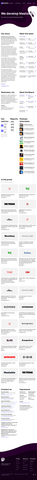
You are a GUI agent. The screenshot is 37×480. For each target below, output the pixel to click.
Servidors (17, 460)
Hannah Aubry (22, 95)
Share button (25, 469)
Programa (17, 467)
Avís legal (31, 470)
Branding (3, 84)
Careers (31, 468)
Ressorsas (29, 3)
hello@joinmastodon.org (6, 420)
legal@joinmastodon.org (6, 408)
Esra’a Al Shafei (31, 101)
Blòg (23, 462)
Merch (17, 469)
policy (13, 411)
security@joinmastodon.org (7, 416)
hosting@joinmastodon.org (7, 399)
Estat (8, 475)
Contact (31, 464)
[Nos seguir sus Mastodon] (33, 474)
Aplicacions (11, 3)
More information (4, 427)
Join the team (23, 36)
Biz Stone (21, 106)
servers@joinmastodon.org (7, 412)
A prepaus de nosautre (32, 461)
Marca (31, 466)
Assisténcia (25, 467)
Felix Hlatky (22, 101)
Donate (24, 3)
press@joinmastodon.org (6, 394)
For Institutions (18, 3)
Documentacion (25, 465)
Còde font (24, 460)
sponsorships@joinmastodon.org (8, 403)
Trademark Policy (5, 86)
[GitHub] (35, 474)
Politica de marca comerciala (19, 474)
